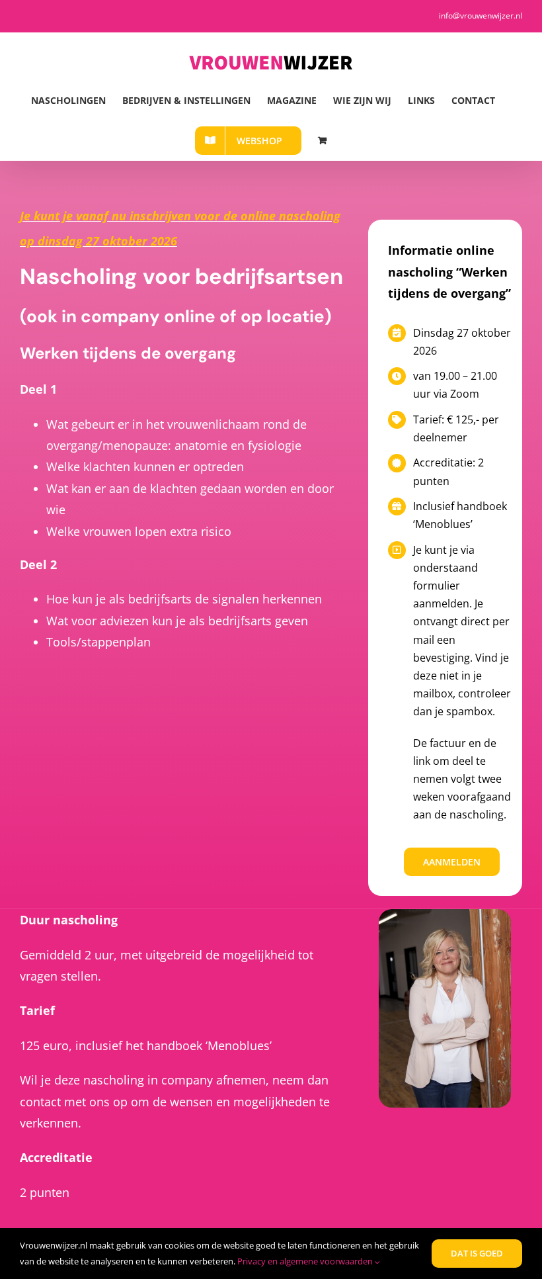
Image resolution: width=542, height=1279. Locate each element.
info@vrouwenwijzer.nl (480, 15)
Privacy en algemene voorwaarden (306, 1261)
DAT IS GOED (477, 1253)
